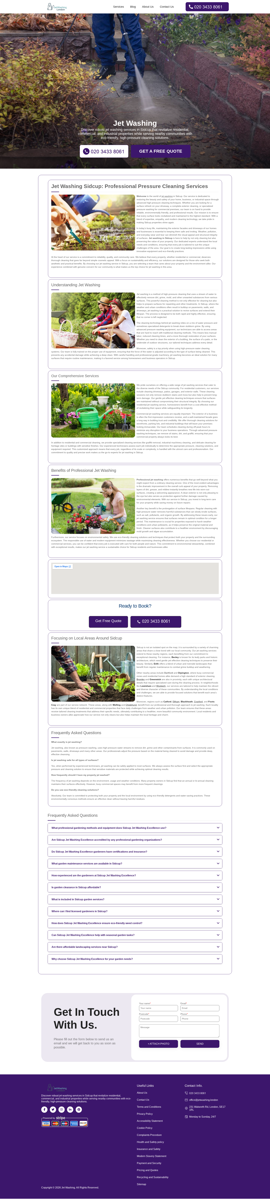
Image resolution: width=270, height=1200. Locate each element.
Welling (117, 705)
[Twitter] (53, 1109)
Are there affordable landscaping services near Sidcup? (85, 947)
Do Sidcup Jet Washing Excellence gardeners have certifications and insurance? (99, 851)
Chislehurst (131, 705)
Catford (167, 701)
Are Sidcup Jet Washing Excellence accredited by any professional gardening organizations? (107, 839)
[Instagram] (61, 1109)
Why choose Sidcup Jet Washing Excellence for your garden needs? (92, 959)
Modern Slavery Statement (151, 1156)
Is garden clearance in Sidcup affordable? (76, 887)
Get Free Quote (108, 621)
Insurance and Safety (148, 1149)
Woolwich (161, 686)
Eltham (176, 701)
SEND (200, 1043)
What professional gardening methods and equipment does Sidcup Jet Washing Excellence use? (109, 828)
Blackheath (187, 701)
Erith (156, 663)
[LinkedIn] (70, 1109)
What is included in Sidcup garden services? (78, 899)
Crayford (198, 701)
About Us (148, 6)
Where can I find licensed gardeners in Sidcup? (80, 911)
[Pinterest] (79, 1109)
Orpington (183, 673)
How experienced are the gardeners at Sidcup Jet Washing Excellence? (94, 875)
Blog (133, 6)
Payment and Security (149, 1163)
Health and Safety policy (150, 1142)
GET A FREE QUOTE (160, 151)
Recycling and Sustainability (152, 1177)
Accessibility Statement (150, 1121)
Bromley (141, 679)
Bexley (175, 657)
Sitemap (141, 1184)
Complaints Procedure (149, 1135)
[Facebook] (44, 1109)
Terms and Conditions (149, 1107)
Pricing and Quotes (147, 1170)
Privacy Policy (145, 1114)
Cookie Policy (144, 1128)
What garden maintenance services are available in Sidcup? (87, 863)
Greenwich (155, 679)
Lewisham (145, 686)
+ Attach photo (158, 1043)
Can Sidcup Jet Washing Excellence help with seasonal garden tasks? (93, 935)
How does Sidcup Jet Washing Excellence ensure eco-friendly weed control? (97, 923)
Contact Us (167, 6)
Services (118, 6)
